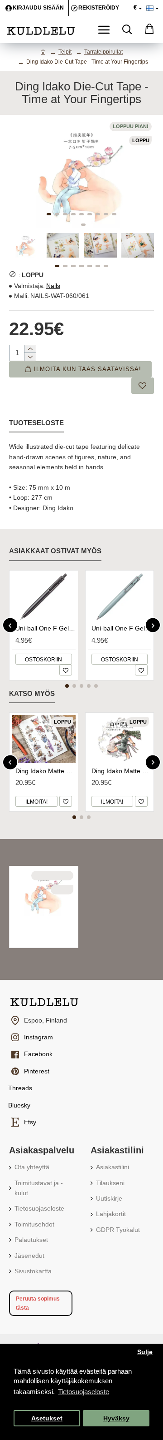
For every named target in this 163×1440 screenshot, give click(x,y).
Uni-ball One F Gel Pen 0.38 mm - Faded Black (45, 628)
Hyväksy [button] (116, 1418)
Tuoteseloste (36, 423)
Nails (53, 285)
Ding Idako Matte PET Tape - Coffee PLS (45, 771)
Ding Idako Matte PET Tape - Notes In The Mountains (121, 771)
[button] (49, 214)
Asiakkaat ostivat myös (55, 551)
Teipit (65, 52)
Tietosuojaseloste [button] (83, 1391)
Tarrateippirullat (103, 52)
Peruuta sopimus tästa (38, 1303)
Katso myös (32, 693)
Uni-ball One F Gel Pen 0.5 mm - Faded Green (121, 628)
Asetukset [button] (46, 1418)
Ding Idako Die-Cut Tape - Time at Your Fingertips (45, 924)
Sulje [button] (145, 1352)
